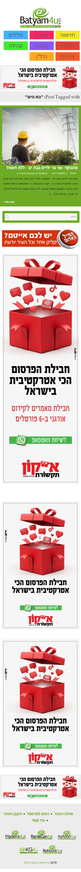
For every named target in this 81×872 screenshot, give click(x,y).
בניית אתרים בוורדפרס (37, 862)
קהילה (16, 46)
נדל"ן (41, 56)
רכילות (68, 46)
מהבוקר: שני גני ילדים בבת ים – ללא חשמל (42, 167)
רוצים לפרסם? (38, 814)
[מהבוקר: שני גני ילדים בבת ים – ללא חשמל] (40, 136)
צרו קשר (38, 820)
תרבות (41, 46)
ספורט (42, 35)
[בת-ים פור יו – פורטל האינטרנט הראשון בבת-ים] (40, 13)
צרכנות (67, 56)
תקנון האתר (12, 814)
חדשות (67, 35)
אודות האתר (63, 814)
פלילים (16, 35)
